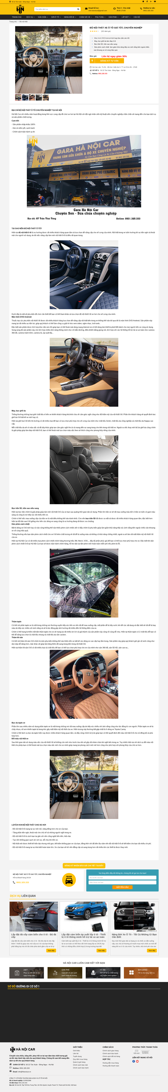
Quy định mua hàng (80, 1059)
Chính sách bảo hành (81, 1068)
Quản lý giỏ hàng (79, 1062)
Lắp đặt (125, 17)
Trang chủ (16, 17)
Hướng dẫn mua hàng (111, 1063)
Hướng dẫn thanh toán (111, 1066)
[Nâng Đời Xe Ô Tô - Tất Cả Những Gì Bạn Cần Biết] (134, 917)
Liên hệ (75, 1053)
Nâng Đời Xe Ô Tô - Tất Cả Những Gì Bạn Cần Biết (134, 935)
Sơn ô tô (55, 17)
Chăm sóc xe (84, 17)
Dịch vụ (29, 17)
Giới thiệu (76, 1051)
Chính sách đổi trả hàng (111, 1056)
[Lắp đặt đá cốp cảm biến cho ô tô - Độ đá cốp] (34, 917)
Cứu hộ (137, 17)
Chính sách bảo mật (80, 1065)
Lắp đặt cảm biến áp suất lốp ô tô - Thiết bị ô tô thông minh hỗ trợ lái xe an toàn (84, 935)
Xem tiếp (51, 950)
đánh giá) (106, 31)
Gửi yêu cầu (122, 887)
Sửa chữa (42, 17)
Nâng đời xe (69, 17)
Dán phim (113, 17)
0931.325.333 (102, 73)
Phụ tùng (99, 17)
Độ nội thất (23, 21)
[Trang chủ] (20, 9)
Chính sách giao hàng (111, 1051)
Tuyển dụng (77, 1056)
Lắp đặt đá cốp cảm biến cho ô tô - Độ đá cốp (33, 935)
